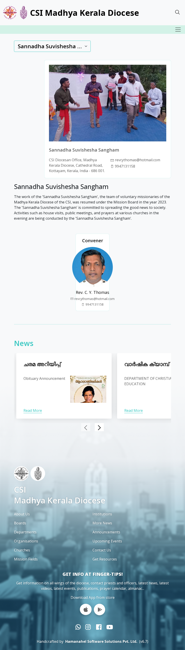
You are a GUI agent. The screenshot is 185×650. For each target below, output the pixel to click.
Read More (32, 410)
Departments (25, 532)
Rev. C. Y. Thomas (92, 292)
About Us (22, 514)
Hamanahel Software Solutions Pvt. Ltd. (101, 641)
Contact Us (101, 550)
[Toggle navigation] (178, 29)
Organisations (26, 541)
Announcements (106, 532)
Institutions (102, 514)
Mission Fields (26, 559)
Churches (22, 550)
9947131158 (125, 166)
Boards (20, 523)
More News (102, 523)
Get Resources (104, 559)
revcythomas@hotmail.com (94, 299)
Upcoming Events (107, 541)
